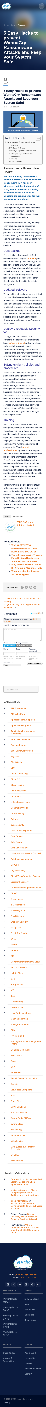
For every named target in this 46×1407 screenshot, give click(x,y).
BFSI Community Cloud (22, 750)
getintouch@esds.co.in (26, 1274)
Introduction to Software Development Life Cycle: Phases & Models (26, 1206)
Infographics (17, 984)
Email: (11, 1274)
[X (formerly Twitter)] (13, 1284)
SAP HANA (16, 1072)
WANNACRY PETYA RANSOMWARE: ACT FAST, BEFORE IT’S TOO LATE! (25, 548)
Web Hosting (17, 1160)
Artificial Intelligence (21, 739)
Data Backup (15, 145)
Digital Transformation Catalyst (25, 876)
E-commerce (17, 899)
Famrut (14, 944)
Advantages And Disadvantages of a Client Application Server (26, 1182)
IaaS (13, 979)
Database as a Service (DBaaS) (26, 853)
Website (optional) (33, 650)
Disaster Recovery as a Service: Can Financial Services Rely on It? (25, 1216)
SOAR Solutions (18, 1107)
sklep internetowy (19, 1201)
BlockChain (16, 762)
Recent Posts (18, 516)
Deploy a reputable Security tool (23, 151)
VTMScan (15, 1155)
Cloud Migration (18, 790)
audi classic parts (19, 1190)
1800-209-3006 (28, 1277)
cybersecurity (17, 825)
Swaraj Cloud (17, 1124)
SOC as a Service (19, 1112)
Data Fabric (16, 842)
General (14, 950)
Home (6, 25)
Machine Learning (19, 1018)
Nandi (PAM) (10, 1325)
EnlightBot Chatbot (20, 933)
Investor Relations (33, 1368)
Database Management (22, 859)
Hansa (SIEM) (10, 1333)
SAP (13, 1067)
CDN (13, 768)
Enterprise (29, 1315)
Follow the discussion (40, 613)
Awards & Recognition (8, 1359)
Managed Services (20, 1024)
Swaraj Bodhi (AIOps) (21, 1118)
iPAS (13, 996)
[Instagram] (26, 1284)
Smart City (16, 1101)
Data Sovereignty (19, 847)
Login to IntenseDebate (9, 645)
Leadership (30, 1358)
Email (18, 649)
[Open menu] (41, 6)
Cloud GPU (16, 779)
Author (7, 516)
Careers (28, 1363)
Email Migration (18, 910)
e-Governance (18, 904)
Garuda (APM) (10, 1309)
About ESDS (30, 1353)
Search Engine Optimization (24, 1078)
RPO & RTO (16, 1055)
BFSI (27, 1304)
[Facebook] (32, 1284)
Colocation (16, 796)
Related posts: (16, 162)
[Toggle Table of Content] (37, 138)
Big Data (15, 756)
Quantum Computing (21, 1050)
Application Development (23, 719)
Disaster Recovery (19, 882)
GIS (12, 956)
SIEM (13, 1095)
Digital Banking (18, 870)
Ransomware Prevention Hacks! (21, 142)
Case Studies (9, 1353)
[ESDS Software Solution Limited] (10, 527)
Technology (16, 1129)
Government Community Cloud (26, 961)
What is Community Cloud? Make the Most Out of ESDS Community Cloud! (25, 1229)
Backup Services (19, 745)
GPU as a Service (19, 967)
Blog (13, 25)
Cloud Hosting (17, 785)
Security (16, 107)
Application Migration (21, 725)
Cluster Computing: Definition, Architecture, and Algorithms (24, 1192)
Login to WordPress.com (24, 645)
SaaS (13, 1061)
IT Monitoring (17, 1001)
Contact (28, 1374)
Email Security (17, 916)
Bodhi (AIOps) (10, 1300)
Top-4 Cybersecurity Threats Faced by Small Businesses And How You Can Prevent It (26, 558)
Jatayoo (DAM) (11, 1317)
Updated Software (17, 148)
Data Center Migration (21, 830)
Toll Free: (14, 1277)
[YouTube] (20, 1284)
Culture (14, 819)
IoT (12, 990)
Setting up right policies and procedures (21, 154)
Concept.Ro (16, 1179)
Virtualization (17, 1141)
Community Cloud (19, 808)
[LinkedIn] (7, 1284)
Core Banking (17, 813)
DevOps (15, 865)
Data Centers (17, 836)
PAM (13, 1030)
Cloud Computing (19, 773)
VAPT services (18, 1135)
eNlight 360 (16, 927)
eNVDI (14, 939)
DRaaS (14, 893)
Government (30, 1309)
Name (5, 649)
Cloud (32, 1299)
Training (13, 159)
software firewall (17, 343)
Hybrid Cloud (17, 973)
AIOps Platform (18, 714)
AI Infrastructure (18, 708)
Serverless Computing (21, 1089)
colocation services (20, 802)
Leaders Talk (17, 1007)
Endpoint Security (19, 922)
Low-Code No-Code (21, 1013)
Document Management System (26, 887)
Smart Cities (30, 1320)
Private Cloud (17, 1036)
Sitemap (7, 1403)
